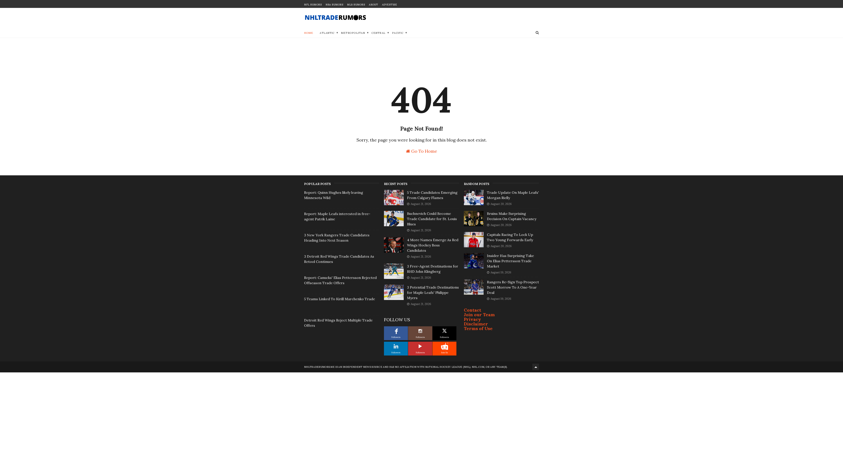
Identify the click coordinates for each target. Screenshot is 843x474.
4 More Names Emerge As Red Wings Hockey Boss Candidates (432, 245)
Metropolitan (353, 32)
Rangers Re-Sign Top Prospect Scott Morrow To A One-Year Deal (513, 287)
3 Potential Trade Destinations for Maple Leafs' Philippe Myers (433, 292)
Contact (472, 310)
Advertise (389, 4)
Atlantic (327, 32)
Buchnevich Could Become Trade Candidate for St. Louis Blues (432, 218)
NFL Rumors (313, 4)
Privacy (472, 319)
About (373, 4)
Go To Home (423, 150)
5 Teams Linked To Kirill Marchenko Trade (339, 299)
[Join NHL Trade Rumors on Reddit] (444, 346)
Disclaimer (476, 324)
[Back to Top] (535, 367)
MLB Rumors (356, 4)
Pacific (397, 32)
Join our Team (479, 314)
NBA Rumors (334, 4)
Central (378, 32)
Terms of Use (478, 328)
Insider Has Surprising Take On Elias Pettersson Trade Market (510, 260)
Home (308, 32)
